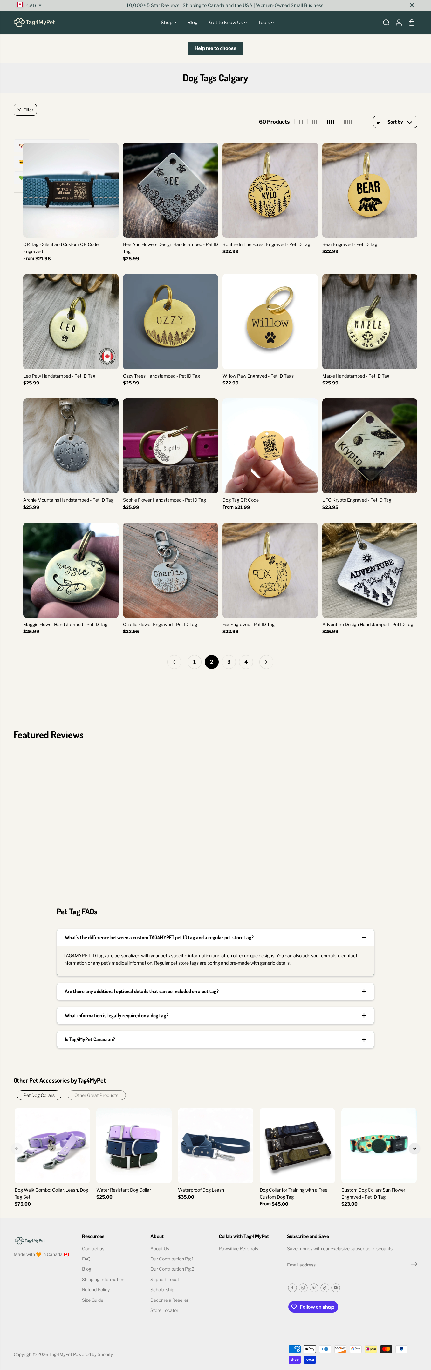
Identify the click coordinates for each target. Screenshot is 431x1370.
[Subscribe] (414, 1265)
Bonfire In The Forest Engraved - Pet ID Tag (266, 244)
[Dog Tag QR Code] (270, 446)
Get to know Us (226, 22)
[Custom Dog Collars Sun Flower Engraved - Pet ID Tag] (379, 1145)
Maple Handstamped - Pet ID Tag (355, 375)
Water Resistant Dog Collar (123, 1190)
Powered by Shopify (93, 1354)
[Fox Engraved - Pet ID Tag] (270, 570)
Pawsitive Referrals (238, 1248)
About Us (159, 1248)
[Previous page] (174, 662)
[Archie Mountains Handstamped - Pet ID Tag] (71, 446)
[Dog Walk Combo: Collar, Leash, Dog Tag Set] (52, 1145)
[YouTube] (335, 1287)
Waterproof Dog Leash (201, 1190)
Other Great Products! (96, 1095)
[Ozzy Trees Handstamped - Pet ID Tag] (170, 321)
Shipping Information (103, 1279)
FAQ (86, 1258)
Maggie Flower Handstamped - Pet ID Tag (65, 624)
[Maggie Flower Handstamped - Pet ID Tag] (71, 570)
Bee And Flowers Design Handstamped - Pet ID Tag (170, 248)
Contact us (93, 1248)
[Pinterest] (314, 1287)
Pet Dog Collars (39, 1095)
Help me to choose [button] (215, 48)
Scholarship (162, 1289)
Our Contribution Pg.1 (172, 1258)
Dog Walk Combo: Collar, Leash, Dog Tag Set (51, 1193)
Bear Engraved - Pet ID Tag (349, 244)
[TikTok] (324, 1287)
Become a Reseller (169, 1300)
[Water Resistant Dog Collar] (134, 1145)
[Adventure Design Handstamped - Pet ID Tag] (370, 570)
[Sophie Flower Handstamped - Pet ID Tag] (170, 446)
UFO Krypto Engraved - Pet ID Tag (356, 500)
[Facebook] (292, 1287)
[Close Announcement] (412, 5)
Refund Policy (96, 1289)
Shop (167, 22)
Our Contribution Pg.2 (172, 1269)
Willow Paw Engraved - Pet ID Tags (258, 375)
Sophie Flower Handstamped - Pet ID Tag (164, 500)
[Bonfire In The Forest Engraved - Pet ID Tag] (270, 190)
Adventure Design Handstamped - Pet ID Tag (367, 624)
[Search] (386, 22)
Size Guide (92, 1300)
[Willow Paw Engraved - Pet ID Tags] (270, 321)
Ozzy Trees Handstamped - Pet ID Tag (161, 375)
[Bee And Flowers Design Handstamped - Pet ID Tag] (170, 190)
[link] (45, 1240)
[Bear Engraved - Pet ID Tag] (370, 190)
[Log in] (399, 22)
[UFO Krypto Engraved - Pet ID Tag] (370, 446)
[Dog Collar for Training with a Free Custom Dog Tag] (297, 1145)
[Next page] (266, 662)
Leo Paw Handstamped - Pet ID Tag (59, 375)
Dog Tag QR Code (240, 500)
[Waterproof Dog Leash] (215, 1145)
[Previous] (16, 1148)
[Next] (414, 1148)
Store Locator (164, 1310)
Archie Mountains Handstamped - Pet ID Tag (68, 500)
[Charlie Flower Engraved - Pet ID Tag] (170, 570)
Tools (264, 22)
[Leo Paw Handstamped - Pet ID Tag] (71, 321)
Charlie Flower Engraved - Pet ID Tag (160, 624)
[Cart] (411, 22)
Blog (193, 22)
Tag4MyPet (60, 1354)
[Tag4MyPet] (34, 22)
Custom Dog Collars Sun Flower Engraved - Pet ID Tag (373, 1193)
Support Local (164, 1279)
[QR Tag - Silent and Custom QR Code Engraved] (71, 190)
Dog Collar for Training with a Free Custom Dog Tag (293, 1193)
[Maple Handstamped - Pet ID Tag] (370, 321)
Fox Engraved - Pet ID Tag (248, 624)
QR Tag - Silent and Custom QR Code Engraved (61, 248)
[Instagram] (303, 1287)
